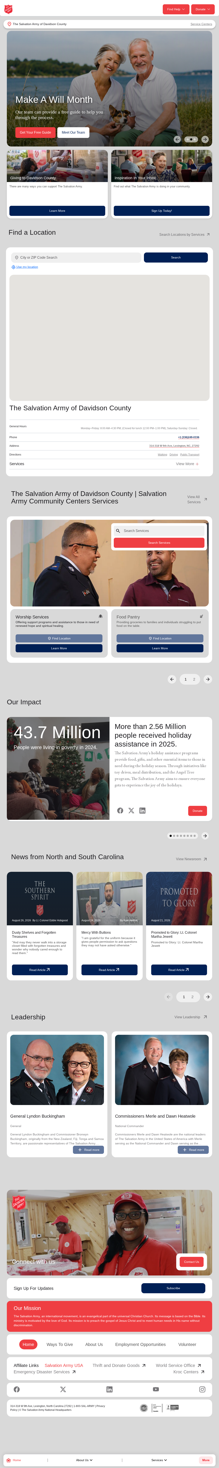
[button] (172, 679)
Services (159, 1460)
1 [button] (186, 679)
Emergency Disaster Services (45, 1371)
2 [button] (194, 679)
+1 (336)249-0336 (188, 437)
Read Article (40, 970)
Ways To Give (60, 1344)
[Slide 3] (195, 139)
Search (176, 257)
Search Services (159, 542)
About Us (85, 1460)
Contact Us (191, 1261)
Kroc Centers (189, 1371)
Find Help (173, 9)
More (206, 1460)
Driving (174, 454)
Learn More (57, 210)
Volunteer (187, 1344)
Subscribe (173, 1288)
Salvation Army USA (64, 1365)
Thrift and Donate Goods (119, 1365)
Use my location (24, 267)
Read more (88, 1150)
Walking (162, 454)
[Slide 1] (188, 139)
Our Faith (57, 132)
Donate (201, 9)
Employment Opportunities (140, 1344)
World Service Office (179, 1365)
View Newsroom (192, 859)
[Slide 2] (191, 139)
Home (28, 1344)
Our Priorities (30, 132)
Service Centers (201, 24)
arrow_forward (207, 996)
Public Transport (189, 454)
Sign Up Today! (161, 210)
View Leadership (191, 1017)
